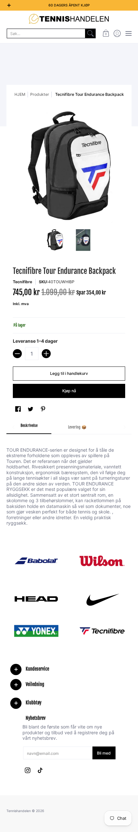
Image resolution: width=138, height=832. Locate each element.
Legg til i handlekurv (69, 373)
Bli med (104, 753)
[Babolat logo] (36, 561)
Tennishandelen (18, 811)
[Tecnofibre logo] (102, 631)
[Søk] (90, 33)
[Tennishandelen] (69, 19)
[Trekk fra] (17, 353)
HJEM (19, 94)
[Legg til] (46, 353)
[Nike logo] (102, 599)
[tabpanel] (69, 480)
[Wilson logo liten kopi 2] (102, 561)
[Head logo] (36, 598)
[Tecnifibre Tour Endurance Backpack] (55, 240)
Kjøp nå (69, 390)
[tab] (28, 427)
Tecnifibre (22, 281)
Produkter (39, 94)
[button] (105, 33)
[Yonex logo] (36, 631)
